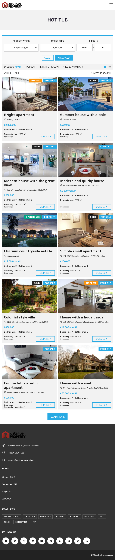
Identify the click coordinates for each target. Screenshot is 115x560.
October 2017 (8, 477)
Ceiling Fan (30, 516)
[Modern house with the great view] (29, 160)
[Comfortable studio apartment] (29, 362)
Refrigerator (21, 522)
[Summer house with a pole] (85, 94)
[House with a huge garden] (85, 296)
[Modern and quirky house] (85, 160)
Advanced (64, 57)
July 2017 (6, 499)
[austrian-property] (11, 5)
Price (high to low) (49, 67)
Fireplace (60, 516)
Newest (19, 67)
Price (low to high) (73, 67)
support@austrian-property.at (20, 460)
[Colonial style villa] (29, 296)
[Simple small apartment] (85, 230)
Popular (31, 67)
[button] (21, 48)
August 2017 (8, 491)
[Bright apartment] (29, 94)
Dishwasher (45, 516)
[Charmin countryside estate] (29, 230)
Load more (57, 416)
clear (47, 57)
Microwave (89, 516)
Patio (102, 516)
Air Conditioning (11, 516)
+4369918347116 (15, 453)
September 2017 (9, 484)
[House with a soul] (85, 362)
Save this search (101, 73)
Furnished (74, 516)
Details (44, 136)
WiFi (34, 522)
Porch (7, 522)
